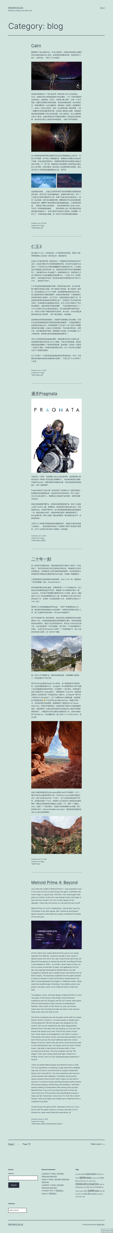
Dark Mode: (105, 1231)
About (102, 8)
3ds (76, 1174)
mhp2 (90, 1180)
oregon (91, 1187)
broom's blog (15, 8)
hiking (102, 1178)
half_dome (94, 1177)
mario (87, 1180)
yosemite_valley (78, 1196)
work (79, 1194)
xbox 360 (87, 1194)
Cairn (36, 45)
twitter (100, 1190)
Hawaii (98, 1177)
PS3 (94, 1187)
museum (94, 1180)
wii (103, 1191)
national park (78, 1187)
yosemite (94, 1194)
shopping (81, 1190)
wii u (76, 1193)
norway (84, 1187)
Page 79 (26, 1144)
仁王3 (36, 246)
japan (76, 1180)
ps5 (42, 228)
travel (38, 864)
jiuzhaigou (81, 1180)
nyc (88, 1187)
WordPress (100, 1224)
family (99, 1174)
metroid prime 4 (51, 1123)
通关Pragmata (44, 393)
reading (77, 1190)
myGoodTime (93, 1184)
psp (102, 1187)
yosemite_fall (100, 1193)
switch (85, 1191)
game (38, 228)
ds (96, 1174)
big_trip (83, 1174)
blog (42, 225)
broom (44, 1179)
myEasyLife (80, 1183)
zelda (83, 1196)
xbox (82, 1193)
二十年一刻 (41, 559)
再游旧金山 (59, 1190)
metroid (43, 1123)
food (103, 1174)
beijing (78, 1174)
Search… (11, 1173)
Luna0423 (45, 1173)
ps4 (97, 1187)
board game (91, 1174)
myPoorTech (101, 1184)
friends (77, 1177)
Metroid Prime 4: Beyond (54, 882)
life (84, 1180)
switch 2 (43, 540)
